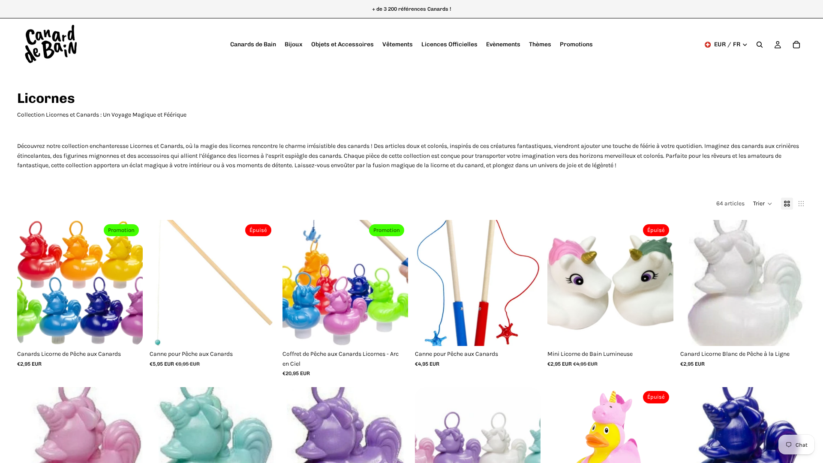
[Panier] (796, 44)
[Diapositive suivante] (130, 283)
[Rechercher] (759, 44)
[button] (762, 203)
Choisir (137, 332)
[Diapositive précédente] (30, 283)
